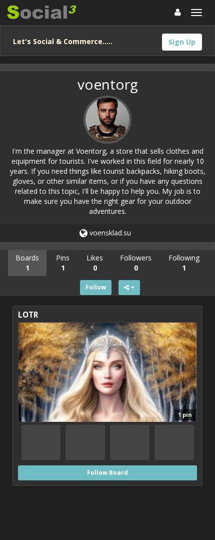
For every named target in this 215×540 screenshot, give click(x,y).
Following (184, 263)
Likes (94, 263)
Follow (96, 287)
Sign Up (182, 42)
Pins (63, 263)
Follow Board (107, 472)
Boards (27, 263)
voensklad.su (109, 232)
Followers (136, 263)
